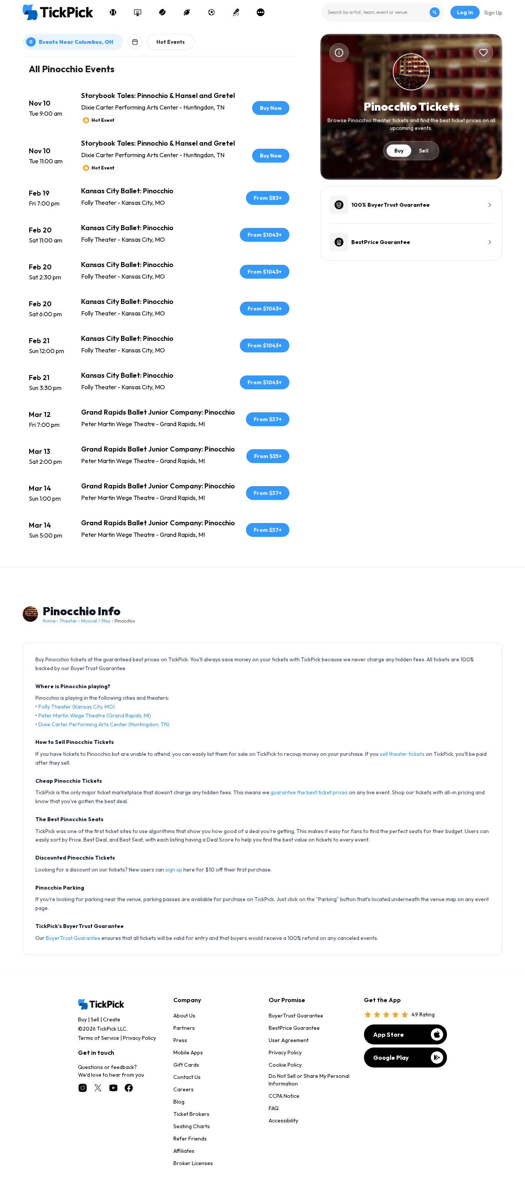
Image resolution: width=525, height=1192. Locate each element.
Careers (183, 1089)
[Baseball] (113, 12)
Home (49, 621)
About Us (184, 1015)
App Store (388, 1034)
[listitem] (159, 108)
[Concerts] (236, 12)
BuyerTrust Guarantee (73, 938)
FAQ (274, 1108)
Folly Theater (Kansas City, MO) (76, 706)
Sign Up (493, 12)
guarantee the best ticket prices (309, 792)
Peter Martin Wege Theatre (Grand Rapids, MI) (94, 715)
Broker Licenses (193, 1163)
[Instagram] (82, 1087)
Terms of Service (98, 1037)
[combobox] (382, 12)
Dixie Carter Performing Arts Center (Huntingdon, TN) (103, 724)
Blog (178, 1101)
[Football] (186, 12)
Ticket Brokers (191, 1114)
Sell (424, 150)
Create (111, 1019)
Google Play (391, 1057)
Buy (399, 150)
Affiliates (183, 1150)
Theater (68, 621)
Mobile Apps (188, 1052)
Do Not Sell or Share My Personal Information (309, 1079)
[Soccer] (211, 12)
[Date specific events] (135, 42)
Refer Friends (190, 1138)
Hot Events (170, 41)
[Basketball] (137, 12)
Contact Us (187, 1077)
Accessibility (283, 1120)
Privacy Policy (139, 1037)
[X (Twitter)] (98, 1087)
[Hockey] (162, 12)
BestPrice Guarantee (294, 1027)
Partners (184, 1027)
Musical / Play (95, 621)
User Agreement (289, 1040)
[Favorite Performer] (483, 52)
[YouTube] (113, 1087)
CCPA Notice (284, 1095)
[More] (260, 12)
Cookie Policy (285, 1064)
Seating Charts (191, 1126)
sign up (173, 869)
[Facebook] (128, 1087)
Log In (465, 12)
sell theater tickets (402, 753)
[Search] (435, 12)
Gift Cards (186, 1064)
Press (180, 1040)
